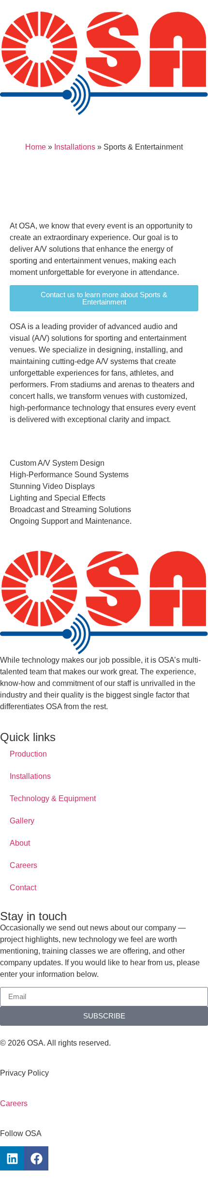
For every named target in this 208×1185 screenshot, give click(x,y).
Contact (23, 887)
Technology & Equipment (53, 798)
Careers (23, 865)
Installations (74, 147)
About (20, 843)
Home (35, 147)
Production (28, 754)
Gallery (22, 821)
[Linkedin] (12, 1158)
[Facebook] (36, 1158)
